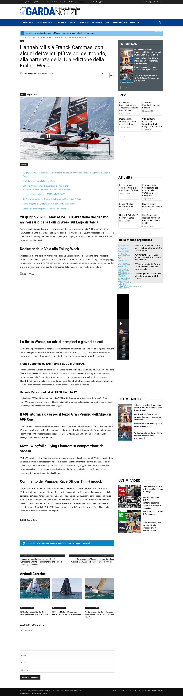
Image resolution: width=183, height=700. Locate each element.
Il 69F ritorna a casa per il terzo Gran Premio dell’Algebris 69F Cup (52, 199)
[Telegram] (150, 1)
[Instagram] (146, 1)
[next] (160, 33)
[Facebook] (142, 1)
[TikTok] (154, 1)
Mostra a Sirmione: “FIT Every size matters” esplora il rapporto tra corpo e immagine (152, 502)
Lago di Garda (32, 95)
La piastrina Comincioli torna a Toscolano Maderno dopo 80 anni (128, 106)
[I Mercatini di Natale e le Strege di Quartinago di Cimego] (129, 490)
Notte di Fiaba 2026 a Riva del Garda (128, 216)
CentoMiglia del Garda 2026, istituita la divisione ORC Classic (148, 276)
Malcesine (24, 164)
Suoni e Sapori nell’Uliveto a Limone (152, 205)
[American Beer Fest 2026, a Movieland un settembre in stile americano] (126, 61)
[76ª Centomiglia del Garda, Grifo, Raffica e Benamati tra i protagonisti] (35, 588)
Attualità (125, 177)
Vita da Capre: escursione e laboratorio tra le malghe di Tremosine (152, 123)
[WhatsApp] (41, 86)
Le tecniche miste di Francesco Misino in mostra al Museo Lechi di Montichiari (60, 33)
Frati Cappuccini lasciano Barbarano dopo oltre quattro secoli (151, 219)
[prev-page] (122, 87)
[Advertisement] (123, 11)
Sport (28, 37)
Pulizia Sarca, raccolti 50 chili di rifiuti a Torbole (127, 121)
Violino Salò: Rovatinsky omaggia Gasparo (151, 105)
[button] (160, 22)
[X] (157, 1)
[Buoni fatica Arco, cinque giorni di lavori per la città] (126, 70)
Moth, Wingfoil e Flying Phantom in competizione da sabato (49, 204)
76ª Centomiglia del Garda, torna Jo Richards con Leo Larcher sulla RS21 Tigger (99, 614)
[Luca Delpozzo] (21, 73)
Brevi (122, 95)
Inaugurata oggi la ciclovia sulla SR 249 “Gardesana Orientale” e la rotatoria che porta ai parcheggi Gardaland (41, 562)
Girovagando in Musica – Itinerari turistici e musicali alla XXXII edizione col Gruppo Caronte (92, 560)
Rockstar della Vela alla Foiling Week (39, 181)
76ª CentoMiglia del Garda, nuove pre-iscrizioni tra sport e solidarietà (148, 257)
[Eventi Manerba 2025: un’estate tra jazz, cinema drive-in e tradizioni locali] (129, 527)
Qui (32, 240)
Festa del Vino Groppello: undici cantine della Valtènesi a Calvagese (150, 190)
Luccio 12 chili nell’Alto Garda (126, 205)
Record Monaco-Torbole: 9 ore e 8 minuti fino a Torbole (128, 188)
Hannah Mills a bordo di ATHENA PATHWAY (45, 194)
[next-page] (126, 87)
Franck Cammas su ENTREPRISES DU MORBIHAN (48, 189)
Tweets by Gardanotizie (129, 286)
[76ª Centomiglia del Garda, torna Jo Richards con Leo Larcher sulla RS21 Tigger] (99, 588)
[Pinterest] (35, 86)
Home (22, 37)
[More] (47, 86)
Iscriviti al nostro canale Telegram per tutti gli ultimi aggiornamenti (58, 543)
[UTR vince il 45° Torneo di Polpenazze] (129, 515)
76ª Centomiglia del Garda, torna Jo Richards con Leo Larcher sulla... (147, 266)
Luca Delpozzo (30, 73)
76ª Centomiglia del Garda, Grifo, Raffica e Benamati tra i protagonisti (147, 78)
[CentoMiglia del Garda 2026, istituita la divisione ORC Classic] (124, 280)
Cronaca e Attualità (27, 608)
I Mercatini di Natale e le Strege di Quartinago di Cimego (153, 489)
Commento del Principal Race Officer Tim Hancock (45, 209)
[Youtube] (161, 1)
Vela (33, 37)
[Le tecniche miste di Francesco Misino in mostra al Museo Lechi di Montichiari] (126, 52)
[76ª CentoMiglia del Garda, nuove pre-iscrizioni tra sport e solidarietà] (67, 588)
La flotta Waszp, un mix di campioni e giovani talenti (45, 186)
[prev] (156, 33)
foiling (101, 263)
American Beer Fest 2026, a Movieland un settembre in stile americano (146, 61)
